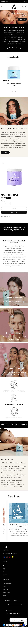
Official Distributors (7, 583)
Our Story (5, 152)
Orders (4, 586)
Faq (3, 571)
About (4, 565)
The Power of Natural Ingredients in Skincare (15, 525)
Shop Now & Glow (14, 48)
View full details (4, 216)
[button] (23, 6)
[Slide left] (12, 91)
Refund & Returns (6, 592)
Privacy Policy (6, 589)
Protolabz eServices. (23, 626)
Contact (4, 574)
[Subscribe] (21, 604)
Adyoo (8, 626)
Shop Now (22, 19)
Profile (4, 595)
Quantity (3, 201)
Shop (4, 568)
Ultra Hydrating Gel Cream (14, 83)
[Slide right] (15, 91)
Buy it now (14, 212)
